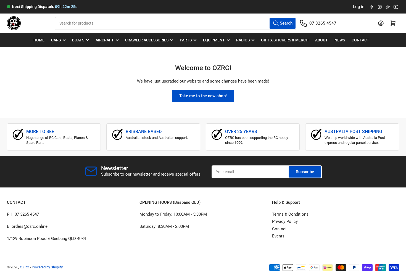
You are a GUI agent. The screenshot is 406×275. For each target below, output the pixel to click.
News (339, 40)
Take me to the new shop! (203, 95)
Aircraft (105, 40)
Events (278, 236)
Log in (358, 6)
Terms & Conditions (290, 214)
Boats (78, 40)
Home (38, 40)
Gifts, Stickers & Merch (285, 40)
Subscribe (305, 171)
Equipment (214, 40)
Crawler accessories (146, 40)
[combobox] (175, 23)
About (321, 40)
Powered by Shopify (47, 267)
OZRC (24, 267)
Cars (56, 40)
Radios (243, 40)
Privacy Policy (285, 221)
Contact (360, 40)
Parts (186, 40)
